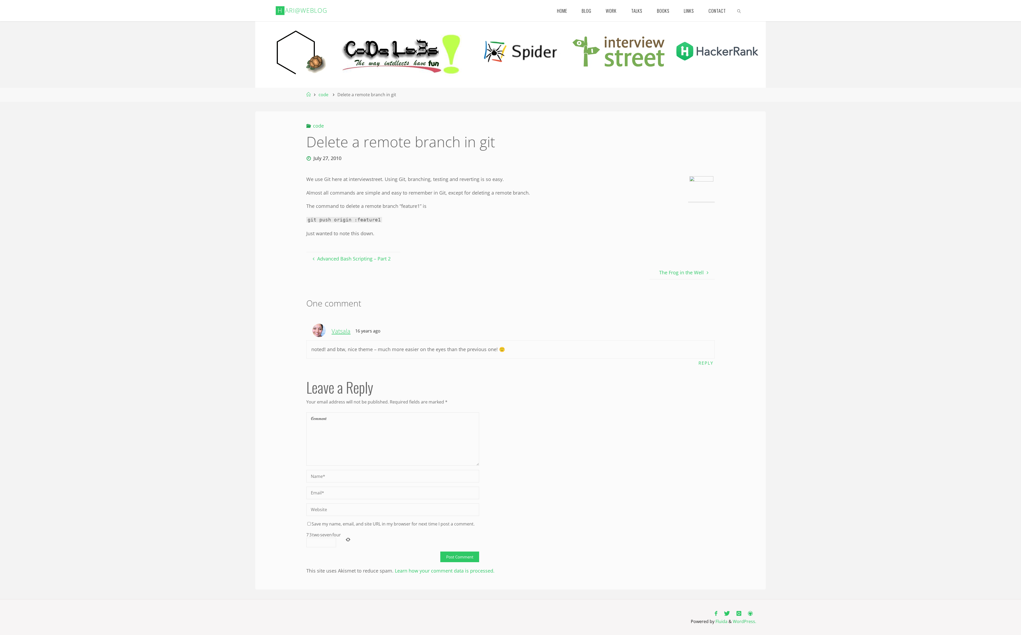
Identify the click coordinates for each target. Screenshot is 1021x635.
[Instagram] (739, 613)
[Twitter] (727, 613)
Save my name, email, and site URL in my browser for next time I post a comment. (393, 524)
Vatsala (341, 331)
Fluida (720, 621)
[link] (739, 10)
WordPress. (744, 621)
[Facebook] (716, 613)
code (323, 95)
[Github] (750, 613)
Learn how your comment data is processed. (445, 570)
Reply (705, 363)
